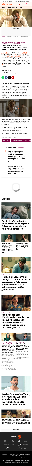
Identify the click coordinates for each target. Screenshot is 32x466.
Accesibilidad (24, 462)
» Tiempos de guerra (16, 36)
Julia (2, 52)
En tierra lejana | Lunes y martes (7, 343)
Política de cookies (25, 457)
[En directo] (19, 4)
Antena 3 (3, 36)
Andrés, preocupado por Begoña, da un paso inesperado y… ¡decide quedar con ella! (22, 246)
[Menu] (30, 4)
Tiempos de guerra (8, 65)
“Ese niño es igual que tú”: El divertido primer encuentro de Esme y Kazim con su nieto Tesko (23, 346)
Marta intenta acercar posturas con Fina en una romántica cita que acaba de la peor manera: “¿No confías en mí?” (8, 248)
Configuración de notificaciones (12, 462)
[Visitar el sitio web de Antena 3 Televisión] (6, 441)
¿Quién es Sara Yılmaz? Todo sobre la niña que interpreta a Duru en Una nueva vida (8, 422)
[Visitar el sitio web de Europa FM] (25, 445)
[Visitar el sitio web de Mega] (6, 445)
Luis (12, 55)
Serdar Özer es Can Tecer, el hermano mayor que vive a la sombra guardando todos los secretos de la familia (15, 399)
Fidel (6, 52)
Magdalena (18, 55)
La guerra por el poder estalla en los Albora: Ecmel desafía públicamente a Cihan (23, 421)
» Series (9, 36)
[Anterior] (1, 1)
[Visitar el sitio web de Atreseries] (12, 445)
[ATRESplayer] (26, 4)
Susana (24, 52)
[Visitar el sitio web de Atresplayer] (16, 448)
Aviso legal (5, 457)
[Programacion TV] (23, 4)
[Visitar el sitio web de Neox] (19, 441)
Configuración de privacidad (22, 460)
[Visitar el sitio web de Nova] (25, 441)
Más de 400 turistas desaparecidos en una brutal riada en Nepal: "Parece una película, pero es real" (16, 169)
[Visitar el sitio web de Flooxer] (24, 448)
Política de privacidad (14, 457)
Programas (11, 7)
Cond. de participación (8, 460)
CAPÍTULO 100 (20, 342)
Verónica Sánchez (17, 140)
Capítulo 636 (5, 274)
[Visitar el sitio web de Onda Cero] (19, 445)
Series (3, 7)
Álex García (6, 140)
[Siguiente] (31, 1)
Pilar (7, 55)
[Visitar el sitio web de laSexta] (12, 441)
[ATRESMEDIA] (16, 437)
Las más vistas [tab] (10, 147)
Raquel (15, 54)
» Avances (25, 36)
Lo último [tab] (20, 147)
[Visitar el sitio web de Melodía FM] (8, 448)
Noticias (19, 7)
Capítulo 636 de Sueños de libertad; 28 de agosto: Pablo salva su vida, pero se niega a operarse (15, 225)
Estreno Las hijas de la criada (10, 1)
